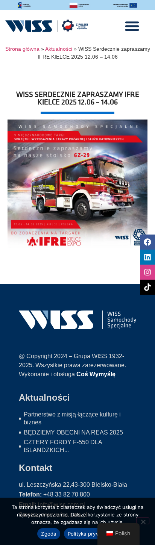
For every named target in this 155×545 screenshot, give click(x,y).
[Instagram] (147, 272)
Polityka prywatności (93, 534)
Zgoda (48, 534)
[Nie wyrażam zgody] (143, 521)
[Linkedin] (147, 257)
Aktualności (58, 49)
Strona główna (22, 49)
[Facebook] (147, 242)
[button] (132, 26)
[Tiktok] (147, 287)
